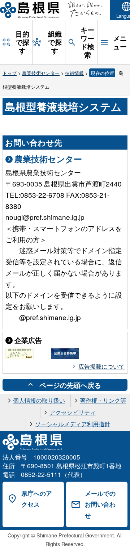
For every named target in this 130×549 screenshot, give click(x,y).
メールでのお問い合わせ (100, 504)
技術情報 (74, 73)
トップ (10, 73)
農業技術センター (41, 73)
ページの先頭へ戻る (70, 385)
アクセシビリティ (72, 412)
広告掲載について (101, 366)
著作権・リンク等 (103, 400)
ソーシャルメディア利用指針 (72, 424)
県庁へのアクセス (36, 499)
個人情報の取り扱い (39, 400)
